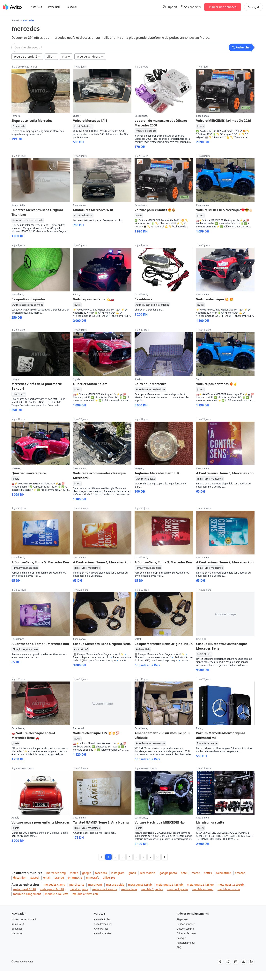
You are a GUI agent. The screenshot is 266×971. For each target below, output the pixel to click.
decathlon (19, 877)
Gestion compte (185, 928)
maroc (196, 873)
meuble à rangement (27, 894)
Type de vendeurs (88, 56)
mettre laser (129, 889)
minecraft (92, 877)
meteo (74, 873)
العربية (256, 7)
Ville (49, 56)
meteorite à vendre (104, 889)
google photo (168, 873)
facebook (101, 873)
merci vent (95, 884)
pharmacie (75, 877)
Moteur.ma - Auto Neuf (23, 919)
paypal (34, 877)
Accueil (15, 20)
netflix (208, 873)
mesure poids (115, 884)
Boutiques (72, 7)
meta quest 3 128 (24, 889)
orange (59, 877)
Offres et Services (186, 933)
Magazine (16, 933)
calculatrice (223, 873)
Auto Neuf (36, 7)
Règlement (182, 919)
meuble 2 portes (152, 889)
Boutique (181, 938)
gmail (132, 873)
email (46, 877)
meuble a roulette (56, 894)
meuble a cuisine (229, 889)
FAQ (179, 947)
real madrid (147, 873)
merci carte (76, 884)
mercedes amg (56, 873)
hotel (184, 873)
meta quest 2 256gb (231, 884)
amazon (240, 873)
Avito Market (101, 928)
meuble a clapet (202, 889)
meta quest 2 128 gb (169, 884)
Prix (64, 56)
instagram (117, 873)
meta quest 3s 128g (53, 889)
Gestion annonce (186, 924)
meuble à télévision (85, 894)
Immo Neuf (54, 7)
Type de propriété (25, 56)
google (86, 873)
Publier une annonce (222, 7)
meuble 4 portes (177, 889)
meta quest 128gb (140, 884)
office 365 (109, 877)
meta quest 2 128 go (200, 884)
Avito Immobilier (103, 924)
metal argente (79, 889)
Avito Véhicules (102, 919)
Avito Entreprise (102, 933)
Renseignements (186, 942)
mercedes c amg (54, 884)
